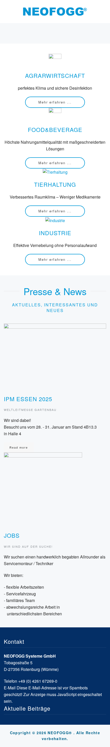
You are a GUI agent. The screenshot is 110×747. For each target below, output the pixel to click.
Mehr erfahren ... (55, 102)
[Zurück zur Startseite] (55, 11)
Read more (18, 447)
